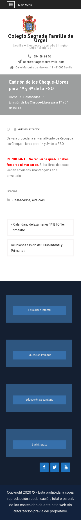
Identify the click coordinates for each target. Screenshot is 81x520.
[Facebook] (44, 467)
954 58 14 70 (42, 56)
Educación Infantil (39, 310)
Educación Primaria (39, 355)
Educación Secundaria (39, 400)
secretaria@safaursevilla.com (44, 62)
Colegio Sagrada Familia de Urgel (40, 38)
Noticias (38, 200)
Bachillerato (39, 444)
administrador (29, 129)
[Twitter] (54, 467)
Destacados (21, 200)
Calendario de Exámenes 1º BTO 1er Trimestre (38, 227)
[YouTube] (65, 467)
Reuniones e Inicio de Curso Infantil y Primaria (37, 247)
